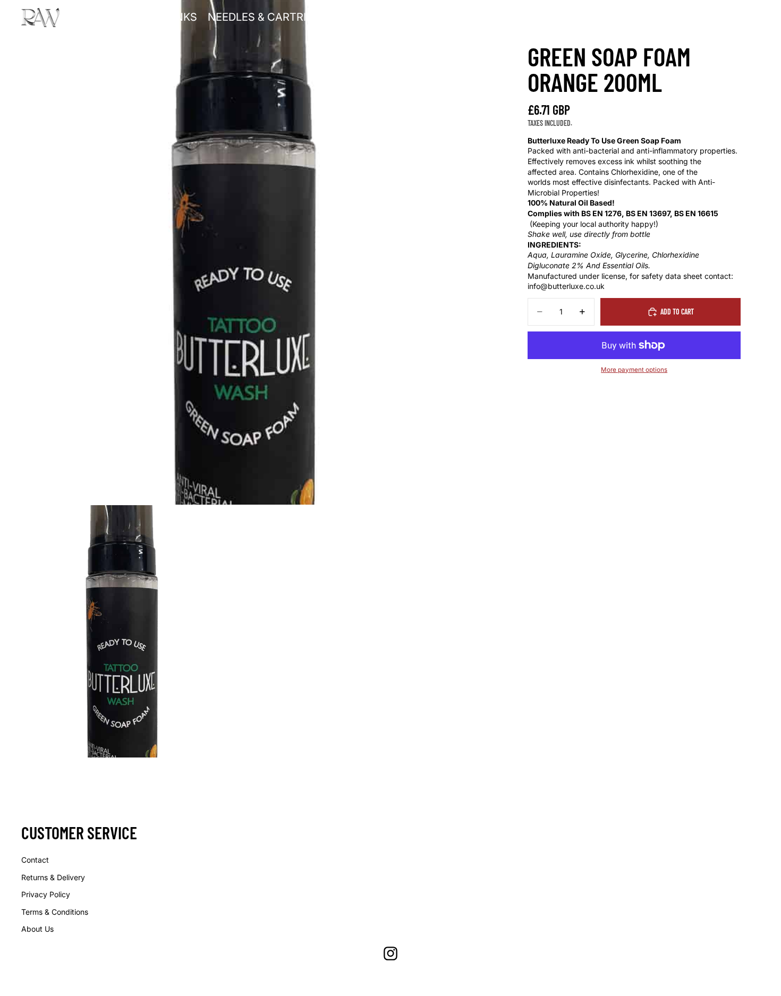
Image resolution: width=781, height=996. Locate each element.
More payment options (634, 369)
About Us (37, 928)
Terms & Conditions (54, 911)
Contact (35, 859)
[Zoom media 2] (126, 631)
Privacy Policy (45, 894)
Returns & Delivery (53, 877)
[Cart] (752, 17)
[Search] (706, 17)
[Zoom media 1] (252, 252)
